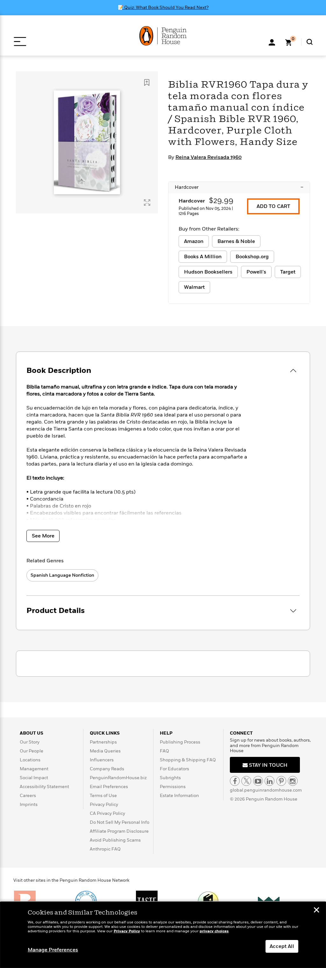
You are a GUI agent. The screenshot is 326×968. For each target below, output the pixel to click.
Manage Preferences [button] (53, 950)
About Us (31, 733)
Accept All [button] (282, 946)
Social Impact (34, 778)
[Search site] (310, 42)
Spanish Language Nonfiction (62, 575)
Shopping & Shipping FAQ (188, 760)
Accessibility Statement (44, 787)
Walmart (194, 287)
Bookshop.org (252, 256)
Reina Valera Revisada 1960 (208, 157)
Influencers (102, 760)
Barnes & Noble (236, 241)
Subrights (170, 778)
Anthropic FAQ (105, 849)
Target (287, 271)
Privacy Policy (104, 804)
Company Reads (107, 769)
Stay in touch (267, 765)
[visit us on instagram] (293, 781)
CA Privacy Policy (107, 813)
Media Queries (105, 751)
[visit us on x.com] (246, 781)
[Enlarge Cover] (147, 202)
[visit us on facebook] (235, 781)
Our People (31, 751)
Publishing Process (180, 742)
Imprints (29, 804)
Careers (28, 796)
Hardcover (239, 187)
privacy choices (214, 931)
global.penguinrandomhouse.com (266, 790)
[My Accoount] (272, 41)
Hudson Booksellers (208, 271)
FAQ (164, 751)
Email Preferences (109, 787)
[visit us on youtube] (258, 781)
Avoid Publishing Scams (115, 840)
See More (43, 535)
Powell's (256, 271)
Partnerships (103, 742)
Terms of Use (103, 796)
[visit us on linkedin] (269, 781)
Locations (30, 760)
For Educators (174, 769)
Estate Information (179, 796)
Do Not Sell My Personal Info (119, 822)
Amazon (193, 241)
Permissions (173, 787)
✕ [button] (316, 911)
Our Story (29, 742)
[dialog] (163, 935)
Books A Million (203, 256)
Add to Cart (273, 206)
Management (34, 769)
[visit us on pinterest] (281, 781)
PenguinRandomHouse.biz (118, 778)
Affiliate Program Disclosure (119, 831)
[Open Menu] (19, 41)
